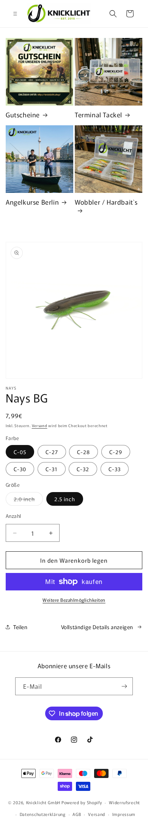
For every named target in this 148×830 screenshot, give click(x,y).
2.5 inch (64, 499)
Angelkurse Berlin (32, 202)
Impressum (123, 814)
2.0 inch (28, 500)
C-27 (52, 452)
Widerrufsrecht (124, 802)
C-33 (115, 469)
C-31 (52, 469)
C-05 (20, 452)
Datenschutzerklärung (43, 814)
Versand (39, 425)
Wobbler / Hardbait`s (106, 202)
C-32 (83, 469)
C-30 (20, 469)
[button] (15, 13)
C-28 (83, 452)
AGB (76, 814)
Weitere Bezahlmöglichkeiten (74, 599)
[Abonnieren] (124, 686)
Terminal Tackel (98, 114)
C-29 (115, 452)
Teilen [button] (20, 627)
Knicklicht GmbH (43, 802)
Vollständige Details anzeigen (97, 627)
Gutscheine (23, 114)
